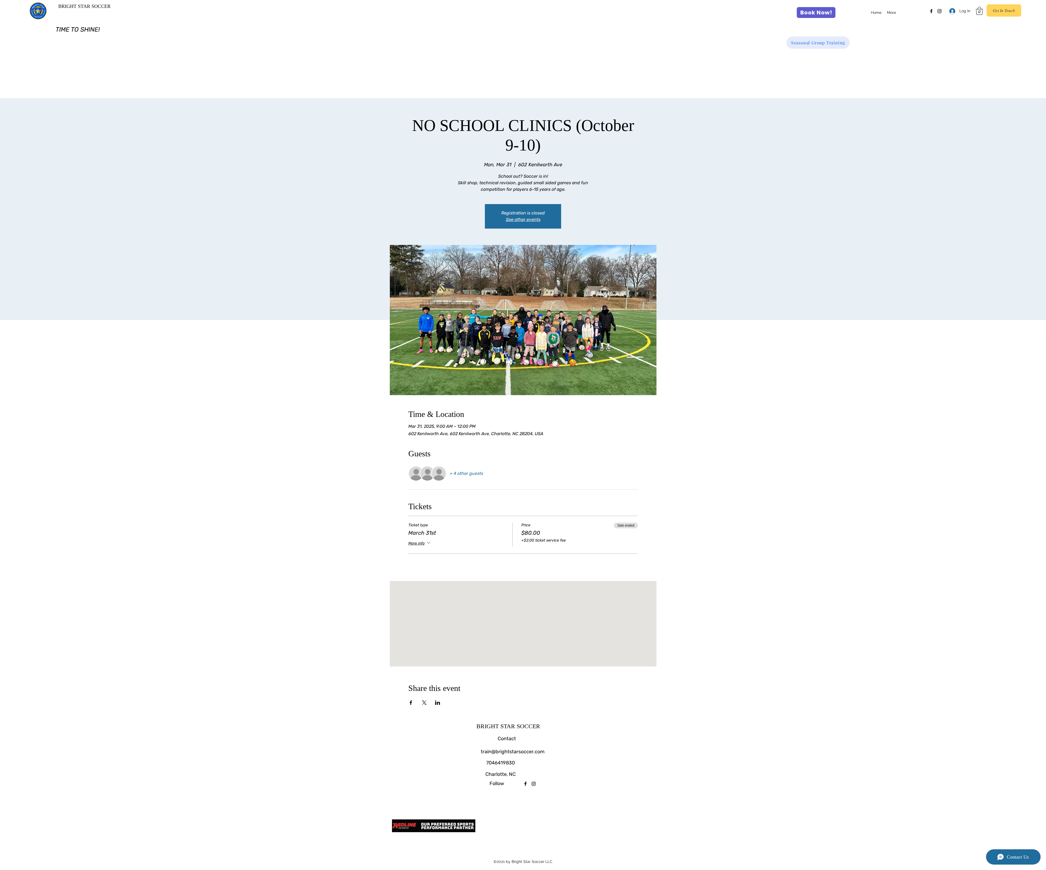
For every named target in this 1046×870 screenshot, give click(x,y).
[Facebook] (931, 11)
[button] (979, 11)
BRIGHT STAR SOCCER (84, 6)
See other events (523, 219)
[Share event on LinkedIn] (437, 702)
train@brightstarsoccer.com (513, 752)
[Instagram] (939, 11)
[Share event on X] (424, 702)
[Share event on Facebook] (410, 702)
